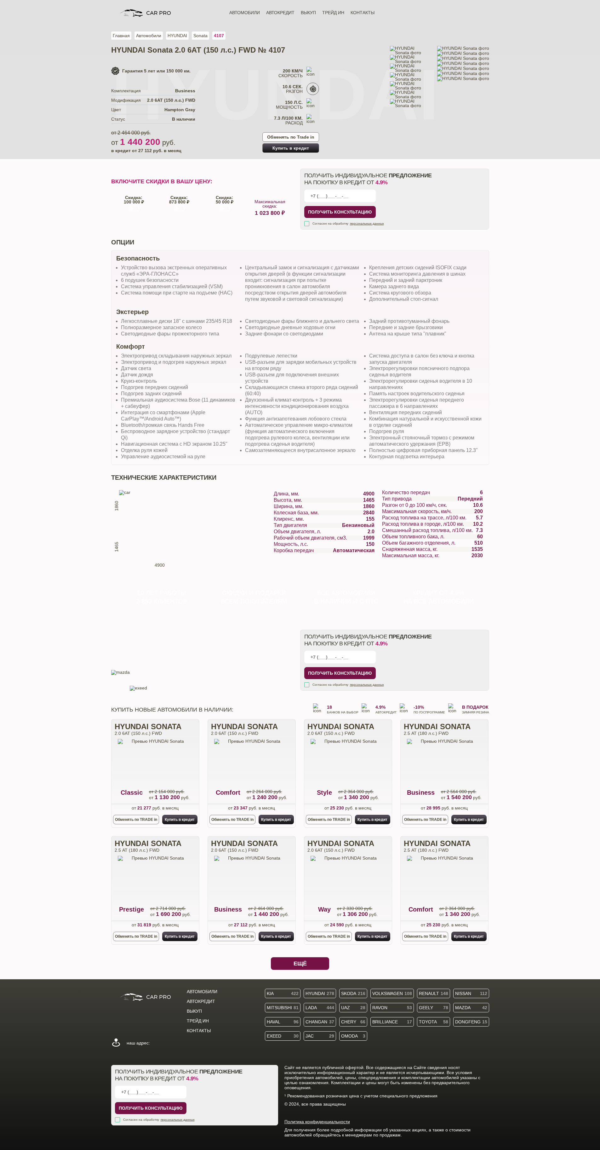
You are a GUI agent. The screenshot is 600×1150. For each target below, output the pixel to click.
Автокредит (280, 12)
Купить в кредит (290, 148)
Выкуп (308, 12)
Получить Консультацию (340, 212)
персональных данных (367, 223)
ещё (300, 963)
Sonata (200, 35)
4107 (219, 35)
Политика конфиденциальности (317, 1121)
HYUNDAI (177, 35)
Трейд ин (333, 12)
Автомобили (244, 12)
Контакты (362, 12)
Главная (121, 35)
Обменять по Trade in (290, 137)
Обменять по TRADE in (136, 819)
